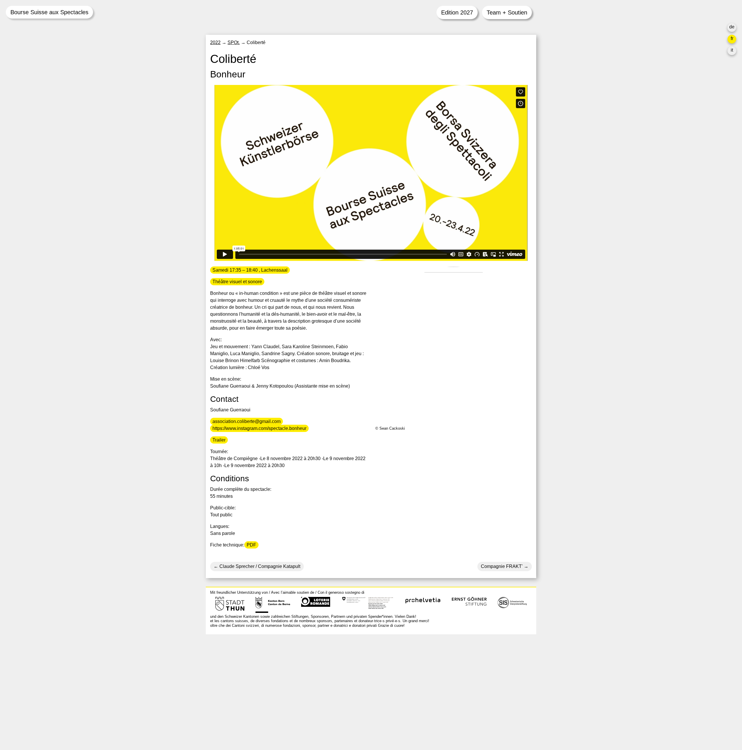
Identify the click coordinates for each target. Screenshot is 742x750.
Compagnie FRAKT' (502, 566)
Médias (437, 689)
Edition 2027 (457, 12)
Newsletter (441, 714)
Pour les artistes (446, 682)
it (732, 50)
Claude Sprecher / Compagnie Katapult (259, 566)
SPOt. (234, 42)
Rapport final (443, 696)
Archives (439, 675)
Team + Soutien (507, 12)
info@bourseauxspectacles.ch (241, 664)
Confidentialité (445, 703)
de (731, 26)
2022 (215, 42)
